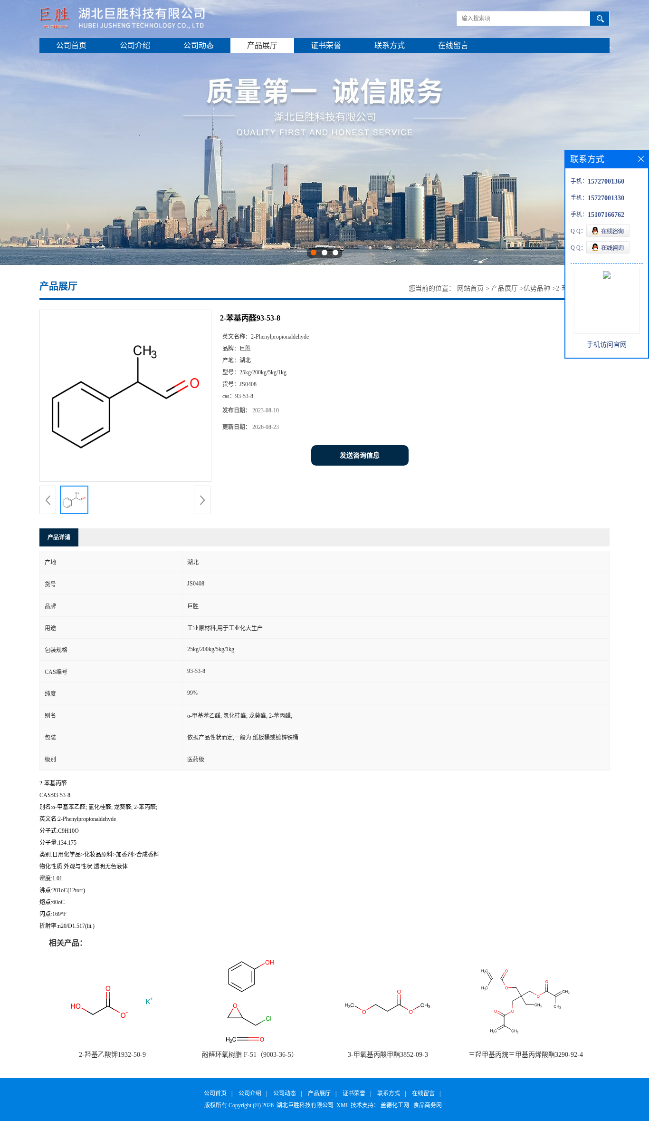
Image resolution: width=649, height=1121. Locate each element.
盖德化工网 (395, 1105)
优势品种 (537, 288)
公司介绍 (135, 45)
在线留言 (453, 45)
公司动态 (198, 45)
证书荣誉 (326, 45)
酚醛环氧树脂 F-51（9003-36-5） (250, 1054)
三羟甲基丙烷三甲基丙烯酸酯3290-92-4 (525, 1054)
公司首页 (71, 45)
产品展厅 (262, 45)
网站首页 (470, 288)
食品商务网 (427, 1105)
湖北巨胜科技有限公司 (305, 1105)
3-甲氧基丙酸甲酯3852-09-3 (388, 1054)
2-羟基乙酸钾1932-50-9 (112, 1054)
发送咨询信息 (360, 455)
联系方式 (389, 45)
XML (342, 1105)
